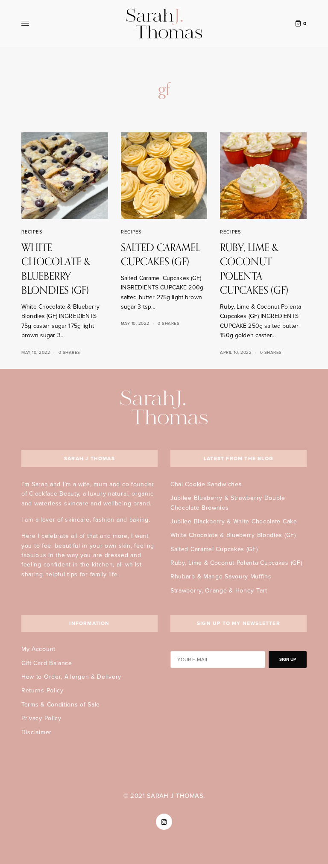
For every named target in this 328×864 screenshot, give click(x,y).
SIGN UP (287, 659)
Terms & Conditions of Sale (60, 704)
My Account (38, 649)
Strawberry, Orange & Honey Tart (218, 590)
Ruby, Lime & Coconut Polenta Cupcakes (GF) (236, 562)
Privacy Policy (41, 718)
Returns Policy (42, 690)
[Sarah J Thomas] (164, 23)
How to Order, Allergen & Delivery (71, 676)
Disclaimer (36, 732)
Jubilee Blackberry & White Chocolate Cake (233, 521)
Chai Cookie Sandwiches (206, 484)
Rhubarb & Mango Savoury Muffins (221, 576)
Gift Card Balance (46, 663)
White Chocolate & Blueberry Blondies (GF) (233, 535)
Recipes (31, 232)
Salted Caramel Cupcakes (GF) (214, 549)
